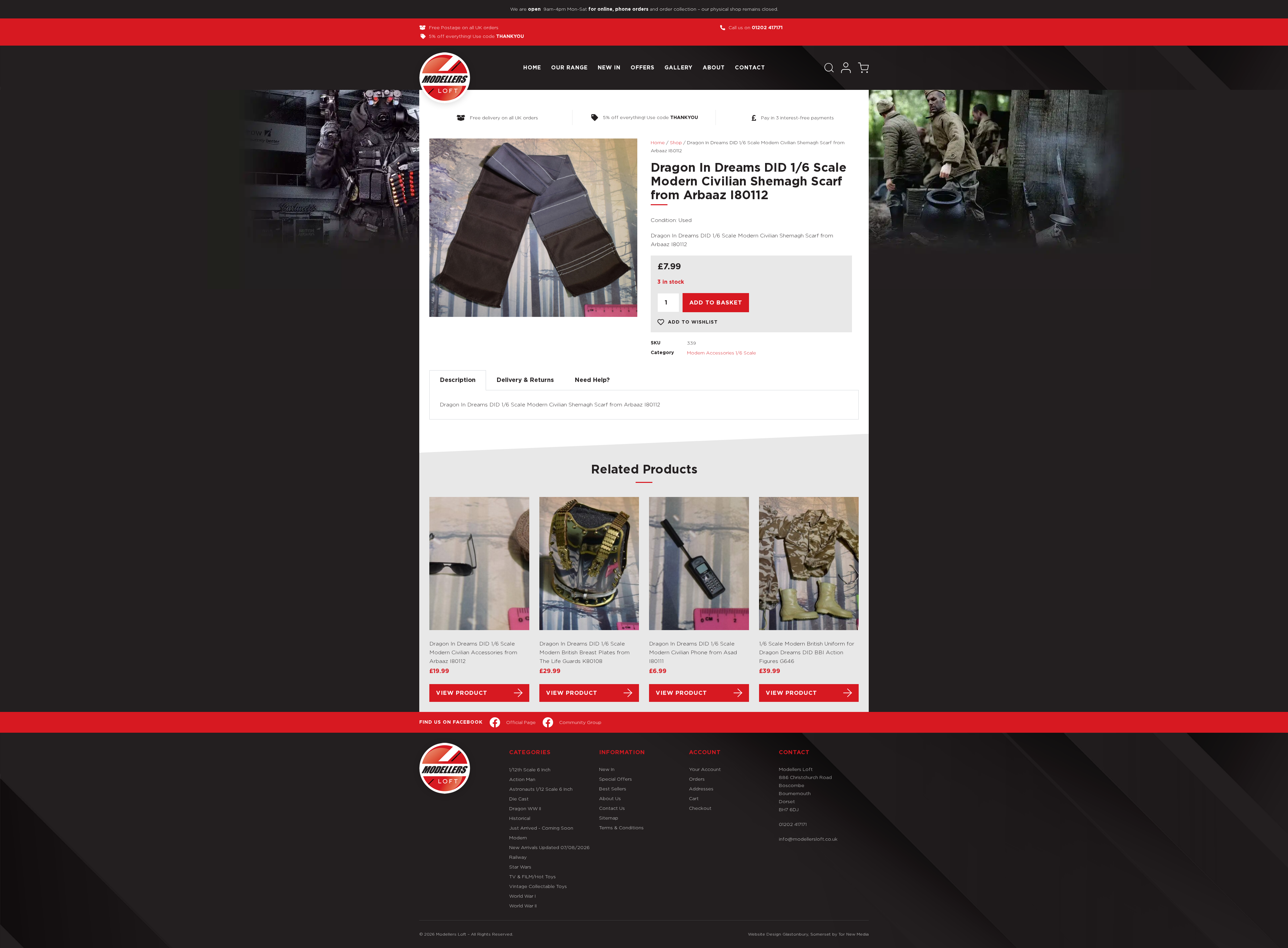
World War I (522, 895)
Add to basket (715, 302)
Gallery (678, 67)
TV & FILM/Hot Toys (532, 876)
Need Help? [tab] (592, 380)
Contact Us (612, 808)
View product (461, 693)
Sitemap (608, 817)
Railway (518, 856)
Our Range (569, 67)
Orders (697, 778)
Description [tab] (458, 380)
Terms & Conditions (621, 827)
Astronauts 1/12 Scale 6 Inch (541, 788)
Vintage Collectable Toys (538, 886)
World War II (523, 905)
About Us (610, 798)
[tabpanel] (644, 405)
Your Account (705, 769)
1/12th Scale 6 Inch (529, 769)
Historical (519, 818)
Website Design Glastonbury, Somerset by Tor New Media (808, 934)
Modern (518, 837)
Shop (676, 142)
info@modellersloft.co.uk (808, 838)
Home (532, 67)
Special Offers (615, 778)
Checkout (700, 808)
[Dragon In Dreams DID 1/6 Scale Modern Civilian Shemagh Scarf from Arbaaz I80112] (533, 227)
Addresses (701, 788)
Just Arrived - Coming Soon (541, 827)
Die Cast (519, 798)
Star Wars (520, 866)
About (714, 67)
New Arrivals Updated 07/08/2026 (549, 847)
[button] (829, 67)
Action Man (522, 779)
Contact (750, 67)
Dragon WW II (525, 808)
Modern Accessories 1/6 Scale (721, 352)
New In (609, 67)
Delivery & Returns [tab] (525, 380)
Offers (642, 67)
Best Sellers (612, 788)
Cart (694, 798)
